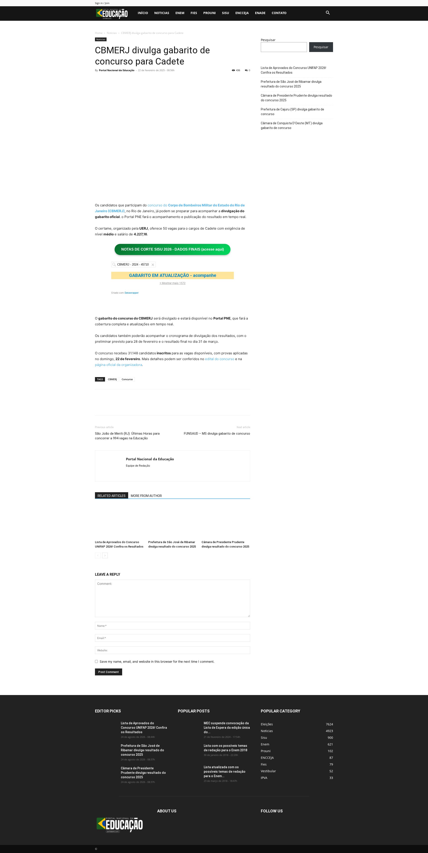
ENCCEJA (242, 13)
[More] (140, 80)
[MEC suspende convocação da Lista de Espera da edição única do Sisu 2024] (188, 728)
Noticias (161, 13)
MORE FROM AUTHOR (146, 496)
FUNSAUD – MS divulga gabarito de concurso (217, 434)
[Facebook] (99, 80)
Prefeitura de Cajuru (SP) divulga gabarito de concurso (292, 112)
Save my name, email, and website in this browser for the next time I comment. (157, 661)
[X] (109, 80)
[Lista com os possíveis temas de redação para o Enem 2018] (189, 751)
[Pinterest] (119, 80)
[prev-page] (98, 555)
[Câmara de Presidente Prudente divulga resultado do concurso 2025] (226, 521)
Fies (194, 13)
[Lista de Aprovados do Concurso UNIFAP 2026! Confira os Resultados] (119, 521)
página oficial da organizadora (118, 365)
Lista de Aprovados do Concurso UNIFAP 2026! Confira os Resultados (293, 70)
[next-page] (105, 555)
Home (99, 33)
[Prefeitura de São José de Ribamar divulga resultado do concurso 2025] (172, 521)
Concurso (127, 379)
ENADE (260, 13)
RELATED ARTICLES (112, 496)
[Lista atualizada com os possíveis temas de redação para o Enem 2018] (189, 772)
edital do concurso (219, 359)
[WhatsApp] (130, 80)
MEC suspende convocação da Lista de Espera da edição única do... (227, 727)
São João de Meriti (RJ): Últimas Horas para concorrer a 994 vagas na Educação (127, 436)
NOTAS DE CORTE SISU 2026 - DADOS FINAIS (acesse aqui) (172, 249)
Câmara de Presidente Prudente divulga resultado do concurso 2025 (296, 98)
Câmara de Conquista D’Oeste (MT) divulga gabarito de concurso (292, 125)
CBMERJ (112, 379)
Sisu (225, 13)
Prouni (209, 13)
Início (143, 13)
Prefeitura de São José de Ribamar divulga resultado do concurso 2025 (291, 84)
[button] (327, 13)
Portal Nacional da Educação (116, 70)
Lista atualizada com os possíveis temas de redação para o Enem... (224, 771)
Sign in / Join (102, 3)
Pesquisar (268, 40)
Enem (179, 13)
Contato (279, 13)
